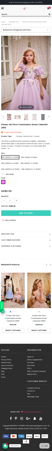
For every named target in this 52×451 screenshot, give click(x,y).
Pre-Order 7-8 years (29, 163)
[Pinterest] (15, 418)
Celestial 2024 (14, 22)
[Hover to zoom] (26, 73)
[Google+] (28, 418)
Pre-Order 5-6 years (10, 163)
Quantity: (5, 196)
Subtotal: (4, 206)
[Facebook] (11, 418)
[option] (13, 303)
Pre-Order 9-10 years (10, 169)
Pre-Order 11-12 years (31, 169)
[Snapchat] (35, 418)
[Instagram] (21, 418)
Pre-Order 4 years (29, 157)
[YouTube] (40, 418)
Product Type (6, 136)
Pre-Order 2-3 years (10, 157)
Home (3, 22)
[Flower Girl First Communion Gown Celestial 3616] (9, 117)
